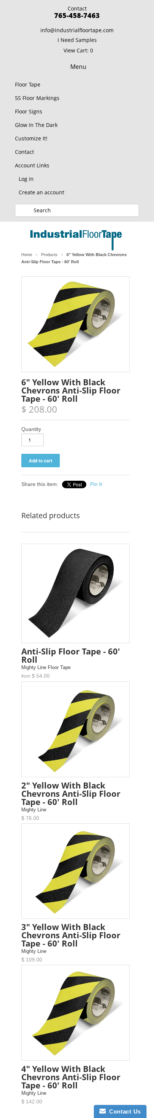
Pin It (96, 484)
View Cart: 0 (78, 50)
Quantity (31, 429)
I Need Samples (77, 39)
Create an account (41, 192)
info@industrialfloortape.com (77, 30)
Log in (26, 178)
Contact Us (123, 1111)
